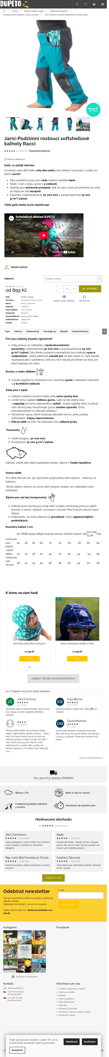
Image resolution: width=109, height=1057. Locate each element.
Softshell (25, 307)
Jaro (23, 310)
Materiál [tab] (64, 331)
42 (30, 667)
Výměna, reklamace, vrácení (71, 989)
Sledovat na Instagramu (27, 976)
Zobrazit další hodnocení (90, 758)
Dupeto (24, 323)
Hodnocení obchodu (53, 819)
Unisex (39, 300)
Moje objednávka (66, 1002)
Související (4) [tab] (49, 331)
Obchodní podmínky (67, 1008)
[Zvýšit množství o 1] (74, 288)
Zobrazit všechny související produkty (53, 678)
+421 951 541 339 (15, 997)
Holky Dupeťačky (66, 999)
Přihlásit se (68, 905)
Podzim (29, 310)
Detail (29, 659)
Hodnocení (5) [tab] (32, 331)
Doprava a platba (66, 992)
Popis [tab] (7, 331)
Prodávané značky (67, 1015)
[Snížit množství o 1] (60, 288)
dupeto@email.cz (16, 988)
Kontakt (62, 995)
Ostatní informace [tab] (80, 331)
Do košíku (92, 289)
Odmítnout (71, 1041)
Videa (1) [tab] (18, 331)
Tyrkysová (30, 303)
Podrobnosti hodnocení (39, 151)
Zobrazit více (53, 878)
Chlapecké (25, 300)
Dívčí (33, 300)
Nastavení (17, 1050)
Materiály (62, 1005)
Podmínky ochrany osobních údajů (74, 1012)
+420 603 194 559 (15, 991)
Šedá (23, 303)
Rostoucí (24, 313)
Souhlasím (90, 1041)
